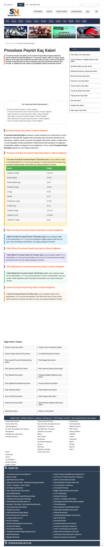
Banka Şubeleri (11, 462)
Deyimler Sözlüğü (44, 449)
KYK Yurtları (73, 429)
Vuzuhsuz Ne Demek (13, 526)
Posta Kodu (73, 421)
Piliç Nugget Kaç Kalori (47, 360)
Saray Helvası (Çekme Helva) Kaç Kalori (50, 404)
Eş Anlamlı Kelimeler (45, 442)
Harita (8, 457)
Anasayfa (8, 43)
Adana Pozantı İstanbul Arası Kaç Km (66, 531)
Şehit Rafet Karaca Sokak (15, 480)
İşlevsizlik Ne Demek (13, 493)
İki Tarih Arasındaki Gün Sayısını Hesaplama (17, 430)
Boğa (14, 21)
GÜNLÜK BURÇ (76, 11)
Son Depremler (74, 424)
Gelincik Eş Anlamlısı (61, 512)
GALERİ (49, 11)
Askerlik (72, 434)
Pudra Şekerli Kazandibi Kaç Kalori (17, 383)
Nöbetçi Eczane (75, 426)
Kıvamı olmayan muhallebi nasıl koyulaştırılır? (69, 474)
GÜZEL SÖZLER (61, 11)
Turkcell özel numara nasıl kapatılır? (19, 474)
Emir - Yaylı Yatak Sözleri (33, 4)
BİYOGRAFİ (38, 11)
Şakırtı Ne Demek (59, 518)
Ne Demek (41, 439)
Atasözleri (73, 439)
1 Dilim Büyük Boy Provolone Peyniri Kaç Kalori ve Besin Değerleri (28, 119)
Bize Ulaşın (91, 418)
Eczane (40, 444)
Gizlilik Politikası (27, 418)
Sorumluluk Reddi (79, 418)
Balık (84, 21)
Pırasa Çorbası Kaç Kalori (48, 383)
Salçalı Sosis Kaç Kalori (14, 403)
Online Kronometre (12, 421)
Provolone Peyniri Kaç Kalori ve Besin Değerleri (22, 109)
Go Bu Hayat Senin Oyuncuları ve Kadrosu (68, 534)
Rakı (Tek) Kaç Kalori (12, 390)
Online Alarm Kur (12, 424)
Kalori (14, 43)
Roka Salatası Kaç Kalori (47, 390)
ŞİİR (87, 11)
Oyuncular (9, 454)
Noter (8, 452)
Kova (78, 21)
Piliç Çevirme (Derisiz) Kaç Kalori (50, 369)
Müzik (71, 442)
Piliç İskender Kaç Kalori (14, 375)
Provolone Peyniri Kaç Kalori (26, 43)
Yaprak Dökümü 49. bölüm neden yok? (66, 482)
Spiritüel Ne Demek (13, 534)
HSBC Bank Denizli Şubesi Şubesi (17, 512)
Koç (7, 21)
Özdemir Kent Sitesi (13, 510)
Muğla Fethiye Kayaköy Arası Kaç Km (66, 490)
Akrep (58, 21)
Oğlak (71, 21)
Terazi (51, 21)
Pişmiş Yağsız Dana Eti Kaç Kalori (17, 354)
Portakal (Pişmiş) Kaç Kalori (49, 354)
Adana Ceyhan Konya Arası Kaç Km (18, 490)
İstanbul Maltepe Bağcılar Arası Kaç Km (67, 515)
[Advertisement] (35, 86)
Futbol (71, 437)
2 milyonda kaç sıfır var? (15, 518)
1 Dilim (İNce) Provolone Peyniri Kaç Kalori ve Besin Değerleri (27, 116)
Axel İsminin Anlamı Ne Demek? (17, 507)
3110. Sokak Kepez (60, 493)
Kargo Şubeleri (74, 431)
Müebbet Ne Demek (13, 537)
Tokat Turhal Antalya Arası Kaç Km (65, 529)
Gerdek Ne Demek (60, 521)
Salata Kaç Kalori (11, 411)
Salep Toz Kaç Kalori (46, 411)
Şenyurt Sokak (11, 477)
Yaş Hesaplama (11, 426)
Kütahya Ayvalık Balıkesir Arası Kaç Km (19, 523)
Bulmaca (41, 447)
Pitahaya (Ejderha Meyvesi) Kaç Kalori (50, 376)
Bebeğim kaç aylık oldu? (14, 434)
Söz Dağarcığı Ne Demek (15, 488)
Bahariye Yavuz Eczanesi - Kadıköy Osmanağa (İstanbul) (25, 482)
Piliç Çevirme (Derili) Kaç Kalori (16, 369)
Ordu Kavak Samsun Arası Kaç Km (65, 523)
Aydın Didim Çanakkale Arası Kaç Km (66, 510)
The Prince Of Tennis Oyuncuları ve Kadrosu (68, 477)
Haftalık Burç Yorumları (46, 429)
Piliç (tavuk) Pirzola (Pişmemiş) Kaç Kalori (18, 361)
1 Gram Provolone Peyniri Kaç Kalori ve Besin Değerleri (25, 121)
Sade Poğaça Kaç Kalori (47, 396)
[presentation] (71, 5)
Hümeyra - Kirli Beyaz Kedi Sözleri (65, 499)
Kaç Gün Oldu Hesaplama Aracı (49, 424)
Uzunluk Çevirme (12, 437)
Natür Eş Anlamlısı (13, 521)
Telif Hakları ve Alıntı (62, 418)
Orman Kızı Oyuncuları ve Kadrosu (65, 526)
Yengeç (28, 21)
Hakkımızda (14, 418)
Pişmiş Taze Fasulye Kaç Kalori (50, 347)
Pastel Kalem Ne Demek (14, 529)
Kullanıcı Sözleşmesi (43, 418)
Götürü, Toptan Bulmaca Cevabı (64, 480)
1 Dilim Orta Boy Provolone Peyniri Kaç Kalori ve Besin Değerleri (28, 114)
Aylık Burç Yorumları (45, 431)
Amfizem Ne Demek (60, 496)
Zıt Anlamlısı (10, 459)
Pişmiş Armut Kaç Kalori (14, 347)
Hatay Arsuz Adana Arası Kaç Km (65, 537)
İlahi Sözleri (42, 437)
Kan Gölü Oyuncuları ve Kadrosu (17, 515)
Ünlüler (72, 444)
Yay (64, 21)
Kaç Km (72, 447)
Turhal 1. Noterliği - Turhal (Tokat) (18, 485)
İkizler (21, 21)
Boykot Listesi (11, 465)
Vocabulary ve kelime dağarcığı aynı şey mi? (21, 531)
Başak (43, 21)
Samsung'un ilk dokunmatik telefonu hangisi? (69, 501)
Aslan (36, 21)
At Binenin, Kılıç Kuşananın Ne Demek (19, 499)
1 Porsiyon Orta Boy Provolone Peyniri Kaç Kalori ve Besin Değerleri (29, 112)
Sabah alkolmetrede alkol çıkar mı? (18, 501)
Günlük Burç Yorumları (46, 426)
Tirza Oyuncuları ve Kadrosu (63, 485)
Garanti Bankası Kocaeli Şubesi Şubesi (66, 507)
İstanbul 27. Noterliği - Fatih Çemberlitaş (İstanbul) (23, 504)
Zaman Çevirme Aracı (45, 421)
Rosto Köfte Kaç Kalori (13, 396)
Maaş (40, 434)
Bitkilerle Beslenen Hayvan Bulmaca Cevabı (21, 496)
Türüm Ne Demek (59, 504)
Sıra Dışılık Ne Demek (61, 488)
